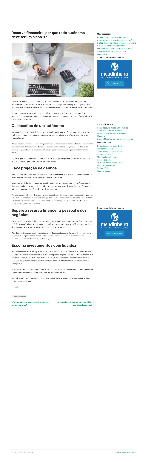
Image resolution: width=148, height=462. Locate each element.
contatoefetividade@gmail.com (125, 452)
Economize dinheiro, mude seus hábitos (114, 48)
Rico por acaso (103, 171)
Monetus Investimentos (107, 157)
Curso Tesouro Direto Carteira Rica (112, 128)
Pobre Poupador (104, 160)
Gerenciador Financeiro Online (110, 146)
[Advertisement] (55, 19)
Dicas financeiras (19, 297)
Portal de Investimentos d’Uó (110, 162)
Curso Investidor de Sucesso (109, 130)
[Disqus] (74, 346)
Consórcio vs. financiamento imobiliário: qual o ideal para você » (75, 303)
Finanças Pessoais (105, 149)
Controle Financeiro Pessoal (109, 151)
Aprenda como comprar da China (111, 37)
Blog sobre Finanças (106, 165)
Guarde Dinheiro (104, 154)
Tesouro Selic (103, 168)
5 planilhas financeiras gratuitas (111, 45)
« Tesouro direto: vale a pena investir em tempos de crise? (30, 303)
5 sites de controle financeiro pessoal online (116, 43)
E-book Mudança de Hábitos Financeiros (115, 139)
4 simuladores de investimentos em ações (115, 40)
